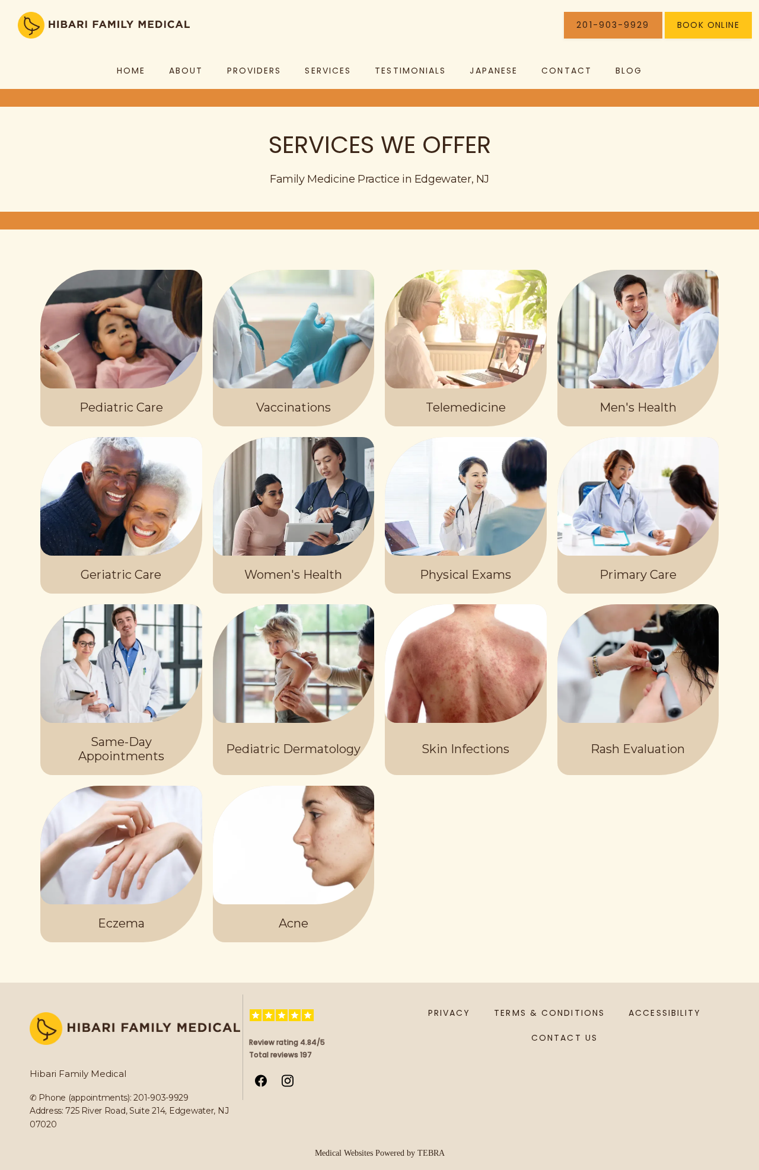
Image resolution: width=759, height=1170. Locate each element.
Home (131, 70)
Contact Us (564, 1038)
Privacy (449, 1013)
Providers (254, 70)
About (186, 70)
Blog (629, 70)
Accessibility (665, 1013)
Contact (566, 70)
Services (328, 70)
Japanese (494, 70)
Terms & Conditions (549, 1013)
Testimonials (410, 70)
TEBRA (431, 1153)
